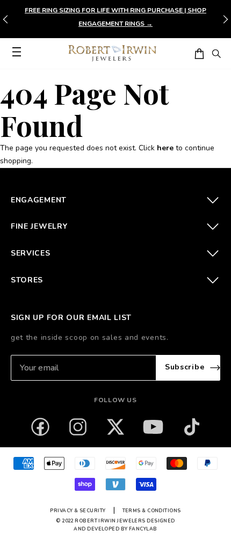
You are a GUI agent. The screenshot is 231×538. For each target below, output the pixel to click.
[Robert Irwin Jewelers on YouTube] (153, 427)
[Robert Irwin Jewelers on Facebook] (40, 427)
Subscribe (184, 367)
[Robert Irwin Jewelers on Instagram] (78, 427)
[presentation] (225, 19)
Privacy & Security (77, 510)
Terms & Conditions (151, 510)
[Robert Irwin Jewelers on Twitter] (115, 427)
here (165, 148)
